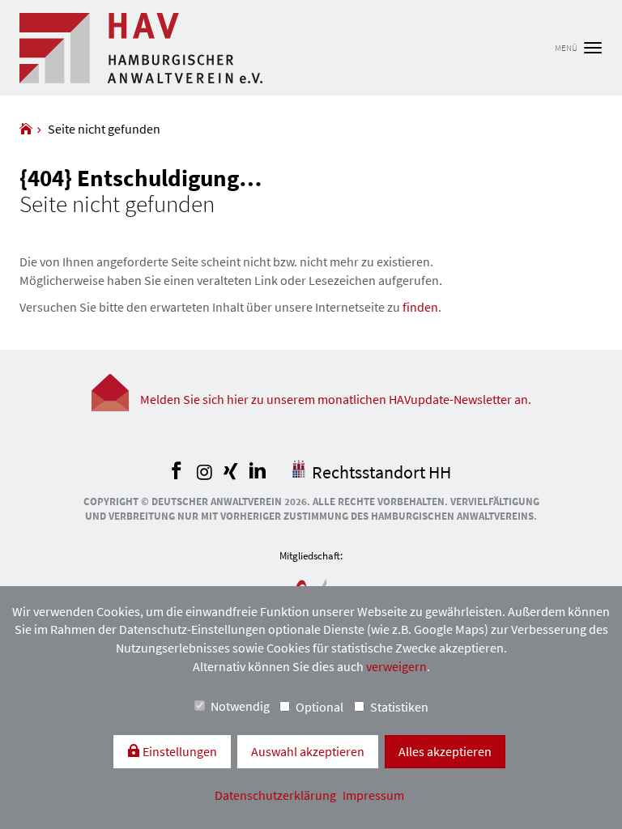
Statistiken (399, 707)
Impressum (373, 795)
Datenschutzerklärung (277, 795)
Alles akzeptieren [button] (445, 751)
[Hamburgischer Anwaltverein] (25, 129)
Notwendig (240, 706)
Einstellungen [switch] (178, 751)
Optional (319, 707)
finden (420, 307)
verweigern (396, 666)
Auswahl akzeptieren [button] (307, 751)
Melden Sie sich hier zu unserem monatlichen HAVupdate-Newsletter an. (335, 399)
